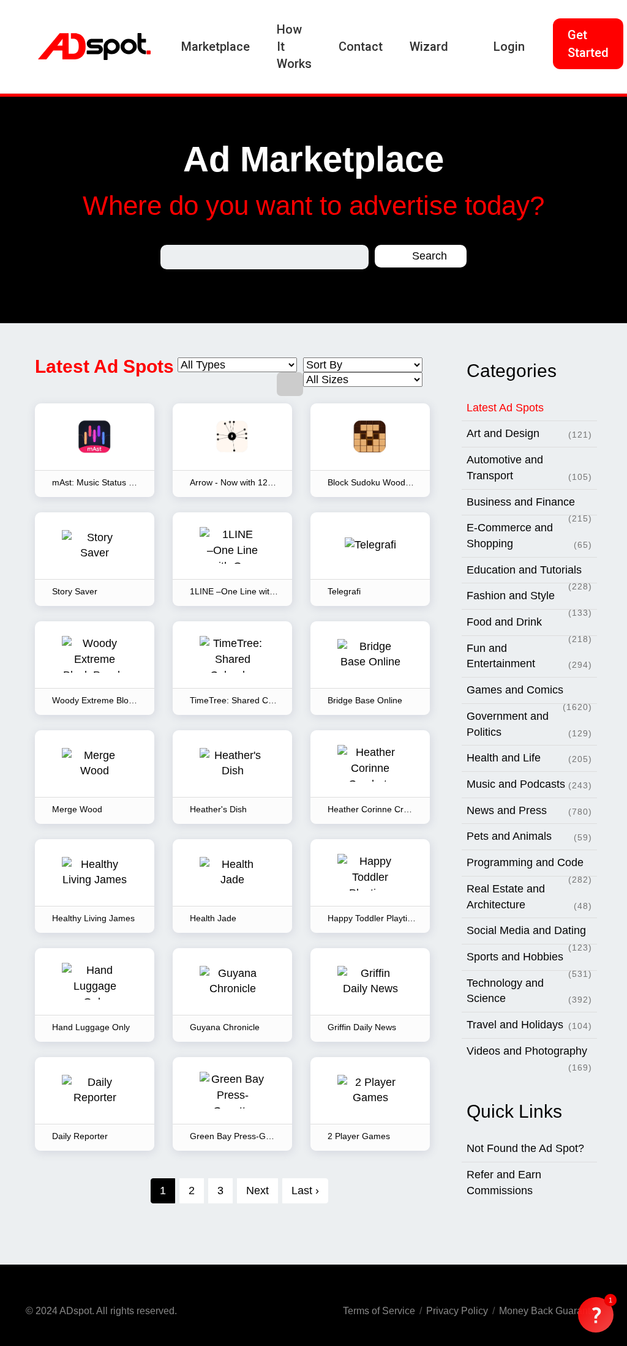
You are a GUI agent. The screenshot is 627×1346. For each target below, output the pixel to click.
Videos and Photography (529, 1054)
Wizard (429, 46)
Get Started (588, 44)
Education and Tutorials (529, 574)
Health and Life (529, 758)
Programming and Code (529, 866)
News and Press (529, 810)
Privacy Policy (457, 1311)
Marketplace (215, 46)
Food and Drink (529, 626)
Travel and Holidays (529, 1025)
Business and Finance (529, 506)
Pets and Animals (529, 836)
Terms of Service (379, 1311)
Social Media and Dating (529, 934)
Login (509, 46)
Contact (361, 46)
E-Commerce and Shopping (529, 536)
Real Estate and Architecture (529, 897)
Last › (305, 1190)
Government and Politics (529, 724)
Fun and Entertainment (529, 656)
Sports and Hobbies (529, 961)
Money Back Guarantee (550, 1311)
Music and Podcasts (529, 784)
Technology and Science (529, 991)
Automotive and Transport (529, 468)
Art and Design (529, 433)
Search (428, 256)
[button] (596, 1315)
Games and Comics (529, 694)
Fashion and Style (529, 599)
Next (257, 1190)
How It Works (294, 46)
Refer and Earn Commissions (504, 1182)
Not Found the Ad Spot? (525, 1148)
